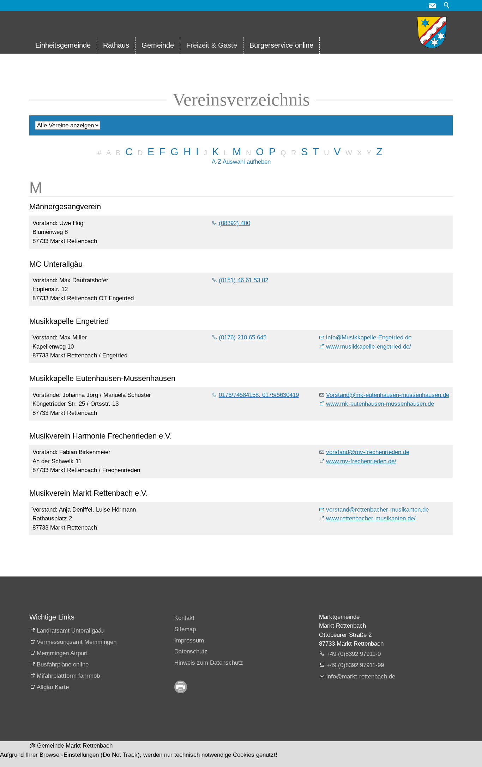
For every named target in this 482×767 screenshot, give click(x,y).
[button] (432, 5)
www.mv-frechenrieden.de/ (361, 461)
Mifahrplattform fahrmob (68, 675)
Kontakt (184, 618)
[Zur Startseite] (432, 32)
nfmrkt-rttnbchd (360, 676)
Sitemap (185, 629)
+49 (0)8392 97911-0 (353, 654)
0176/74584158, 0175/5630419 (259, 395)
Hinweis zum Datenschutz (208, 662)
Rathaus (116, 45)
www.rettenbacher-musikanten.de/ (371, 518)
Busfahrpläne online (63, 664)
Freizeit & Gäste (211, 45)
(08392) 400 (234, 223)
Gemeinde (157, 45)
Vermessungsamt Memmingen (76, 642)
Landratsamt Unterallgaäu (70, 630)
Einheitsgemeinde (63, 45)
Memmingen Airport (62, 653)
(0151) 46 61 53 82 (243, 280)
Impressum (189, 640)
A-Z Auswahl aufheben (241, 161)
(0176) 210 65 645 (242, 337)
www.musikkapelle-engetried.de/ (368, 346)
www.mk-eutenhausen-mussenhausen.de (380, 403)
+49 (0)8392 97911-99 (355, 665)
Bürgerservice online (281, 45)
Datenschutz (190, 651)
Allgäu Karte (53, 687)
